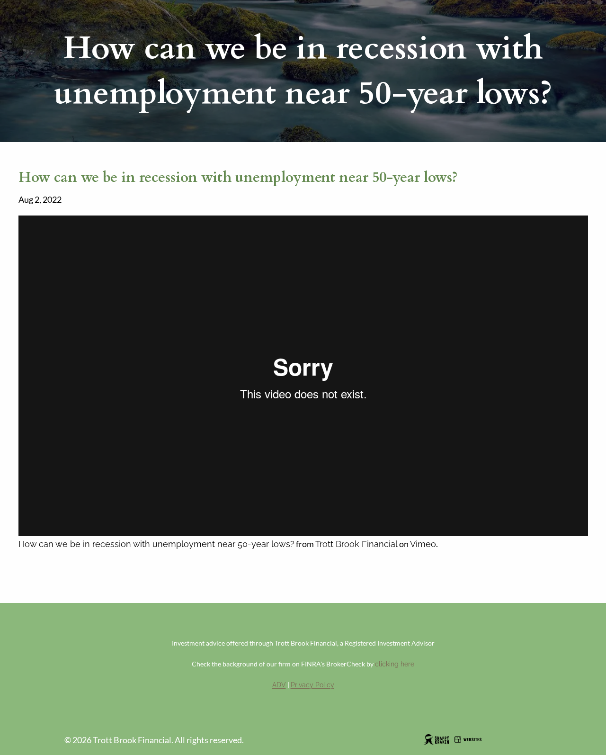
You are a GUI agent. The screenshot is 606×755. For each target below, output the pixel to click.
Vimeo (423, 544)
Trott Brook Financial (356, 544)
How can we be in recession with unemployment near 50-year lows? (156, 544)
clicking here (394, 664)
